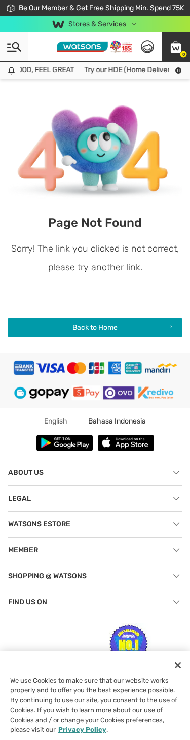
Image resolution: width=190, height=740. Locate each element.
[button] (176, 46)
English (55, 421)
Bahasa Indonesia (117, 421)
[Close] (178, 665)
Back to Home (95, 327)
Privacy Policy (82, 729)
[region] (95, 695)
